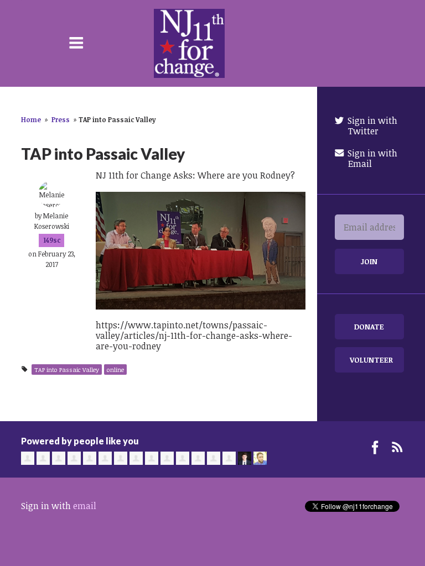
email (84, 506)
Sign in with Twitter (371, 125)
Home (31, 119)
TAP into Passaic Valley (66, 369)
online (115, 369)
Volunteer (371, 359)
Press (60, 119)
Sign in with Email (371, 158)
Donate (369, 326)
